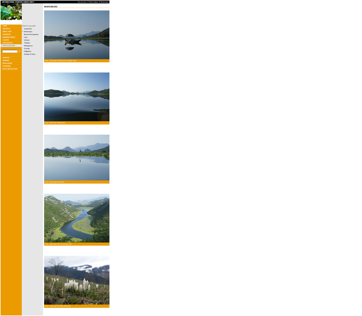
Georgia (27, 48)
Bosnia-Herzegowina (31, 34)
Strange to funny (29, 54)
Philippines (27, 51)
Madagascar (28, 46)
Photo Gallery (93, 2)
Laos (25, 37)
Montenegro (104, 2)
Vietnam (27, 40)
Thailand (27, 43)
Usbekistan (28, 29)
